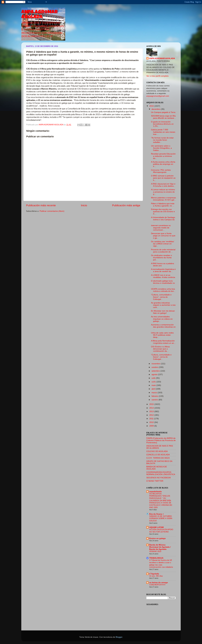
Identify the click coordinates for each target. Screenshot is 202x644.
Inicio (84, 205)
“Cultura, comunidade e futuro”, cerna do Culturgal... (161, 297)
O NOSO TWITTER (154, 481)
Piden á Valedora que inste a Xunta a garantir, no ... (162, 205)
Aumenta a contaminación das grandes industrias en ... (163, 327)
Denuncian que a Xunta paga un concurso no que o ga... (163, 235)
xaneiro (155, 400)
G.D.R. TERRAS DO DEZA (158, 458)
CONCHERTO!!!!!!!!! (157, 585)
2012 (151, 415)
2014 (151, 408)
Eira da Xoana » (156, 514)
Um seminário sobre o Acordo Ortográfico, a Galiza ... (161, 148)
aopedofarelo (155, 492)
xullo (154, 378)
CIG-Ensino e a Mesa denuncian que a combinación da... (160, 349)
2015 (151, 404)
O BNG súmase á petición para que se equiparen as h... (163, 178)
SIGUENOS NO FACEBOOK (158, 478)
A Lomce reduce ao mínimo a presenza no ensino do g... (163, 192)
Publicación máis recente (41, 205)
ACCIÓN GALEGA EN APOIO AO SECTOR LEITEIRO (161, 530)
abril (154, 389)
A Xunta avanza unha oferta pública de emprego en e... (163, 164)
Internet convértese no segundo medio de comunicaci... (161, 227)
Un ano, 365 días (156, 576)
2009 (151, 426)
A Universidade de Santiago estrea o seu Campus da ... (163, 219)
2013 (151, 411)
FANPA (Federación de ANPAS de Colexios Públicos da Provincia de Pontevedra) (161, 440)
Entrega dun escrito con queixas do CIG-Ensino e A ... (163, 211)
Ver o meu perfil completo (157, 76)
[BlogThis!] (81, 124)
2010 (151, 422)
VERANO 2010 (155, 551)
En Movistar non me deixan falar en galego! (163, 312)
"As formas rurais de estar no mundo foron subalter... (162, 140)
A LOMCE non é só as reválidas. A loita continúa (163, 276)
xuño (154, 382)
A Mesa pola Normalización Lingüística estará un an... (163, 342)
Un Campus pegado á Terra (163, 112)
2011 (151, 419)
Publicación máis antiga (126, 205)
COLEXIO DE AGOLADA (157, 451)
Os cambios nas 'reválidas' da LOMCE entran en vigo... (162, 244)
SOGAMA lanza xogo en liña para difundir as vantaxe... (163, 117)
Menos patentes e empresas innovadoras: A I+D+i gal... (163, 199)
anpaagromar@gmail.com (157, 96)
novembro (156, 364)
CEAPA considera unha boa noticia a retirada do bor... (163, 290)
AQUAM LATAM (156, 527)
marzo (155, 393)
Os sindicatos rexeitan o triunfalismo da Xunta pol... (161, 257)
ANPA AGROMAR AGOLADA (39, 15)
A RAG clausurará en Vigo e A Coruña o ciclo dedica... (163, 185)
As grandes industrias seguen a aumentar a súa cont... (163, 305)
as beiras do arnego (158, 583)
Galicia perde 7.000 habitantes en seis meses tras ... (163, 132)
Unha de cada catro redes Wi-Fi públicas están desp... (162, 335)
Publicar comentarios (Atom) (52, 211)
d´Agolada (154, 574)
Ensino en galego (157, 538)
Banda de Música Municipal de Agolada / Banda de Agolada (160, 547)
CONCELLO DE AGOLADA (158, 455)
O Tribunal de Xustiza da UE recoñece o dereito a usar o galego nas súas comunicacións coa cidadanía (161, 563)
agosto (155, 374)
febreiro (155, 396)
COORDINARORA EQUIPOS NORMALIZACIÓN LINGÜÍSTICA (160, 473)
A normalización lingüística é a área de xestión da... (163, 270)
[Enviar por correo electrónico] (78, 124)
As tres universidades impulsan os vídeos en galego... (162, 319)
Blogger (119, 637)
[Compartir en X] (83, 124)
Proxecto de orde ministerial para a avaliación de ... (163, 251)
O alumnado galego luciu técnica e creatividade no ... (163, 283)
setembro (156, 371)
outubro (155, 367)
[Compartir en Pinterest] (89, 124)
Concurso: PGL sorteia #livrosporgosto (161, 171)
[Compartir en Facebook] (86, 124)
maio (154, 385)
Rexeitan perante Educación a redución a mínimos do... (163, 156)
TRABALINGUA (156, 558)
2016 (151, 106)
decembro (156, 109)
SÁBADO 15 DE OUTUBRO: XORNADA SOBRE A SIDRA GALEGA (160, 518)
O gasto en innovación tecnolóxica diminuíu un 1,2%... (162, 124)
